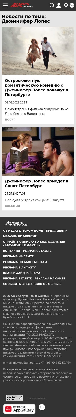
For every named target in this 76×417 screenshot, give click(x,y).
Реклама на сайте (18, 256)
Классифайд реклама (21, 273)
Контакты (11, 251)
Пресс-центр (56, 230)
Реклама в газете (37, 251)
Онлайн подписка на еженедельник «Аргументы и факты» (34, 243)
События (12, 206)
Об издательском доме (23, 230)
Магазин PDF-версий (20, 236)
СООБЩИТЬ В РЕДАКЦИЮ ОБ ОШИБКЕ (32, 284)
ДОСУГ (10, 119)
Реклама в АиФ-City (19, 267)
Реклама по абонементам (25, 262)
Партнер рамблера (36, 398)
